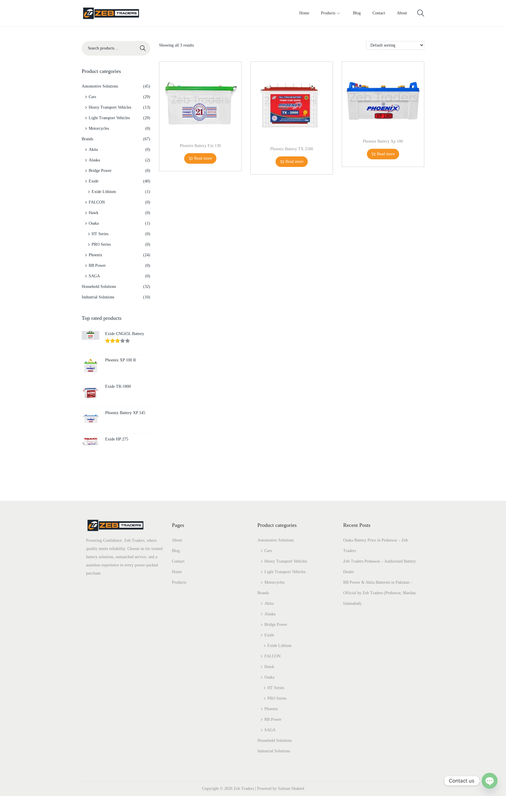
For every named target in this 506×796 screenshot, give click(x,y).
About (177, 540)
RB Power (97, 265)
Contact (178, 561)
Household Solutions (99, 286)
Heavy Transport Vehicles (110, 107)
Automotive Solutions (100, 86)
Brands (87, 139)
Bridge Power (100, 170)
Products (179, 582)
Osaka (94, 223)
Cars (92, 97)
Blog (176, 551)
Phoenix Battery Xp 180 (383, 141)
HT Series (100, 234)
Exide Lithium (104, 191)
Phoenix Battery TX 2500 (291, 149)
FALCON (97, 202)
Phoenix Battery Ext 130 (200, 146)
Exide (93, 181)
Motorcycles (99, 128)
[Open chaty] (490, 781)
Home (177, 572)
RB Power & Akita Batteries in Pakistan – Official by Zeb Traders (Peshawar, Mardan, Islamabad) (380, 593)
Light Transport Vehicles (109, 118)
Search (142, 48)
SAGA (94, 276)
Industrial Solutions (98, 297)
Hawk (93, 213)
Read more (203, 158)
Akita (93, 149)
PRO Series (101, 244)
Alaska (94, 160)
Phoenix (95, 255)
